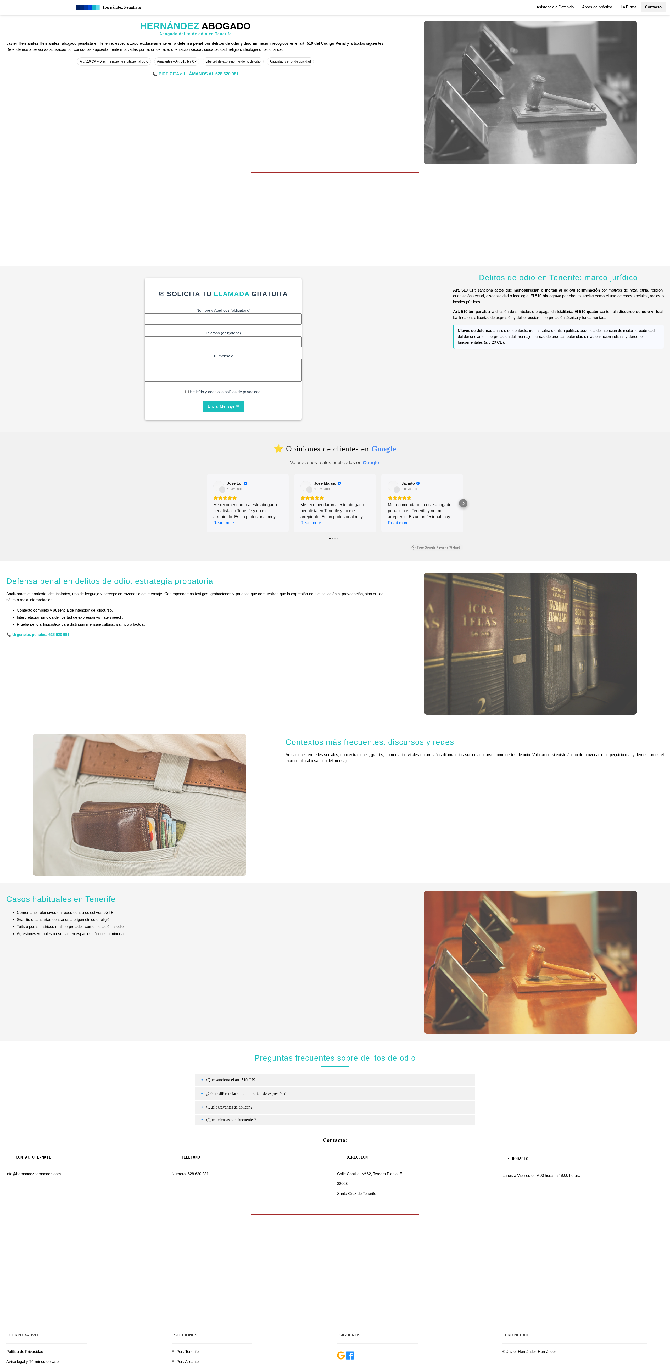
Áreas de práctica (597, 7)
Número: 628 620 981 (190, 1174)
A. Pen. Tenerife (185, 1351)
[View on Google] (218, 486)
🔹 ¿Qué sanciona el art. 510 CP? (227, 1080)
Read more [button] (223, 523)
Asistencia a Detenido (555, 7)
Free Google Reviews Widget (438, 547)
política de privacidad (242, 392)
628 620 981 (227, 74)
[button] (207, 503)
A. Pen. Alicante (185, 1361)
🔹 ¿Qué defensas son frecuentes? (227, 1119)
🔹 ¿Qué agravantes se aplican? (225, 1107)
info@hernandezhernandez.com (33, 1174)
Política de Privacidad (24, 1351)
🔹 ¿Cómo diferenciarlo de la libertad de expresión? (242, 1093)
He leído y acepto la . (225, 392)
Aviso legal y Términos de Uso (32, 1361)
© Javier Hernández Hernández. (530, 1351)
